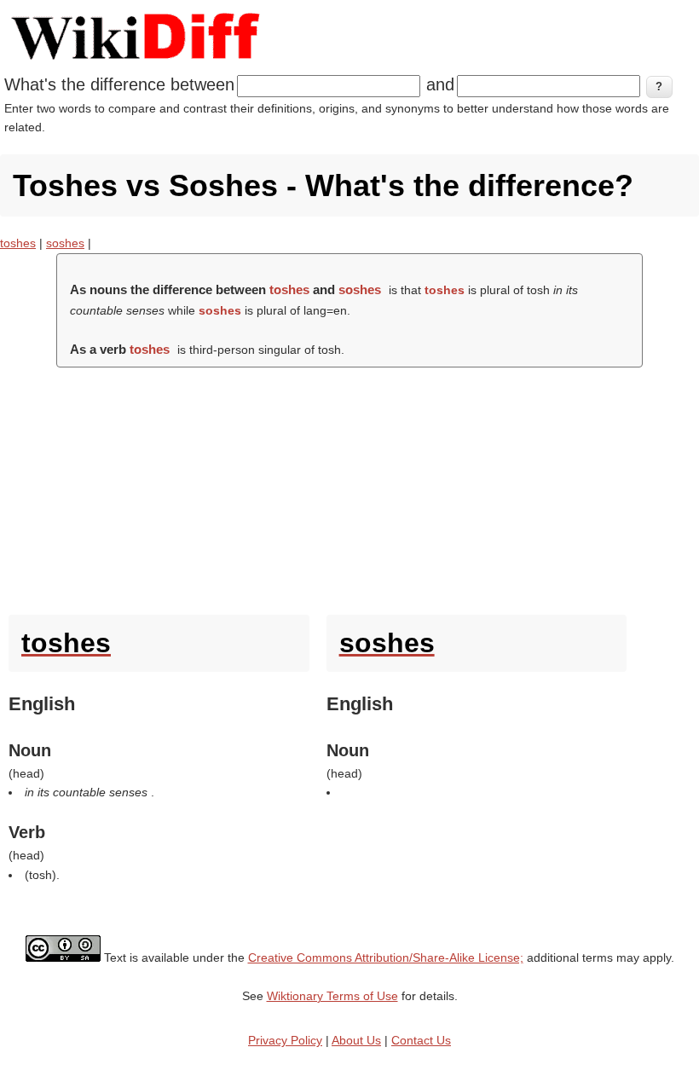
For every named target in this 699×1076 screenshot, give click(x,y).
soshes (65, 243)
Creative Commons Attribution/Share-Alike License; (385, 957)
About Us (356, 1040)
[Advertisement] (349, 486)
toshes (18, 243)
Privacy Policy (285, 1040)
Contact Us (421, 1040)
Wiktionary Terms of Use (332, 996)
